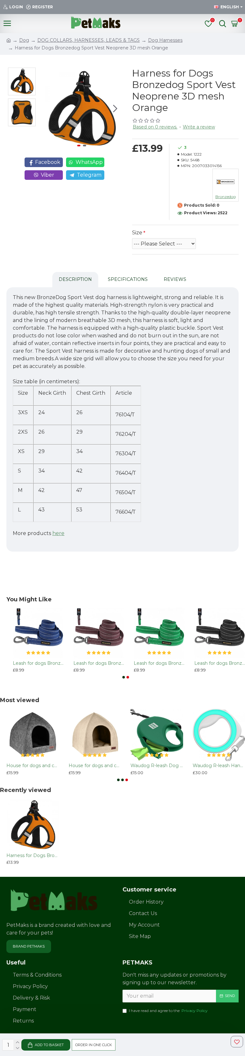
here (58, 533)
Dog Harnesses (165, 40)
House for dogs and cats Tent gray (32, 765)
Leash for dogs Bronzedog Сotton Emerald (159, 663)
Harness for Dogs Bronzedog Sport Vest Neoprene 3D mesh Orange (32, 855)
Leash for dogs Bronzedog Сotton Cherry (98, 663)
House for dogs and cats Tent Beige (95, 765)
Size (137, 233)
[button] (47, 108)
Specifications (128, 279)
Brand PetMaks (29, 946)
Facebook (47, 162)
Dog (24, 40)
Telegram (89, 175)
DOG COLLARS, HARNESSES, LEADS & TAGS (88, 40)
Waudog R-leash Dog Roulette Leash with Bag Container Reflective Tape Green (156, 765)
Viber (47, 175)
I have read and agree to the (168, 1010)
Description (75, 279)
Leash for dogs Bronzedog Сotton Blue (38, 663)
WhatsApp (89, 162)
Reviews (175, 279)
